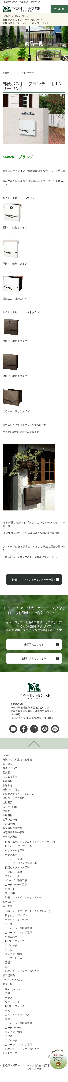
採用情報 (7, 815)
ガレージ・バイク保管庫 (18, 932)
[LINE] (55, 729)
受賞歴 (6, 772)
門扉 (7, 993)
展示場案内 (9, 975)
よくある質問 (10, 776)
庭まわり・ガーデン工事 (18, 846)
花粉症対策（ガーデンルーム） (20, 793)
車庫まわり (11, 936)
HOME (6, 755)
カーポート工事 (13, 859)
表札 (7, 966)
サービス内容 (10, 836)
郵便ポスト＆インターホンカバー (23, 897)
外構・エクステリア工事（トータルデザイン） (30, 841)
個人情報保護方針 (12, 828)
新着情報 (7, 781)
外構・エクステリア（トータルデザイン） (28, 911)
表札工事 (10, 893)
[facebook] (24, 729)
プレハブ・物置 (13, 954)
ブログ (6, 811)
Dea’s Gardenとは (13, 979)
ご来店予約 (9, 823)
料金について (10, 768)
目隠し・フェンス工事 (17, 867)
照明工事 (10, 888)
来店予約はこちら (34, 644)
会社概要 (7, 802)
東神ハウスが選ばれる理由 (17, 759)
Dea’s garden (12, 989)
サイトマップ (10, 1053)
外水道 (8, 1036)
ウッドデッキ (12, 1001)
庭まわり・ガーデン (16, 915)
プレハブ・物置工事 (16, 880)
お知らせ (7, 785)
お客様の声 (9, 901)
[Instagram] (34, 729)
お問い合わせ (10, 819)
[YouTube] (13, 729)
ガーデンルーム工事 (16, 884)
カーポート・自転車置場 (18, 928)
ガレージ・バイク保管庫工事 (21, 863)
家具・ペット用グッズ (17, 1014)
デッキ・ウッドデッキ (17, 919)
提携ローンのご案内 (14, 798)
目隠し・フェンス (15, 941)
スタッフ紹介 (10, 806)
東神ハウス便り (11, 789)
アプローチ (11, 945)
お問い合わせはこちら (34, 658)
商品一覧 (7, 983)
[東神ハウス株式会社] (16, 9)
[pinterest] (44, 729)
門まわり (10, 949)
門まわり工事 (12, 876)
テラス (8, 924)
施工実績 (7, 906)
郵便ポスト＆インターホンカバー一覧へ (34, 579)
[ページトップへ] (34, 743)
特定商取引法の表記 (14, 832)
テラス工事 (11, 854)
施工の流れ (9, 764)
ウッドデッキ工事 (15, 850)
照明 (7, 962)
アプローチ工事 (13, 871)
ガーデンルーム (13, 958)
